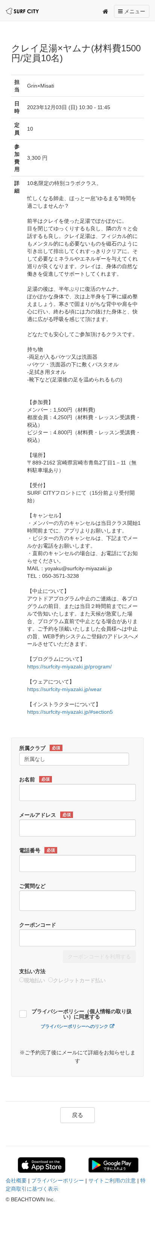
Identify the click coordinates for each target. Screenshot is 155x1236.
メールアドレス (45, 815)
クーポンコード (37, 924)
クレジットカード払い (79, 980)
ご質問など (32, 886)
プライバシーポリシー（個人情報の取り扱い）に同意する (82, 1014)
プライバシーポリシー (57, 1180)
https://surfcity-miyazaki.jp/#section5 (70, 712)
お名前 (34, 779)
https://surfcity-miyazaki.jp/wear (64, 689)
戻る (77, 1115)
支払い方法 (32, 971)
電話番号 (37, 850)
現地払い (34, 980)
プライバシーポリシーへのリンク (74, 1026)
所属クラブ (39, 748)
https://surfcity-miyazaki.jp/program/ (69, 667)
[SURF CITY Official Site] (22, 11)
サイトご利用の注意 (112, 1180)
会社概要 (16, 1180)
